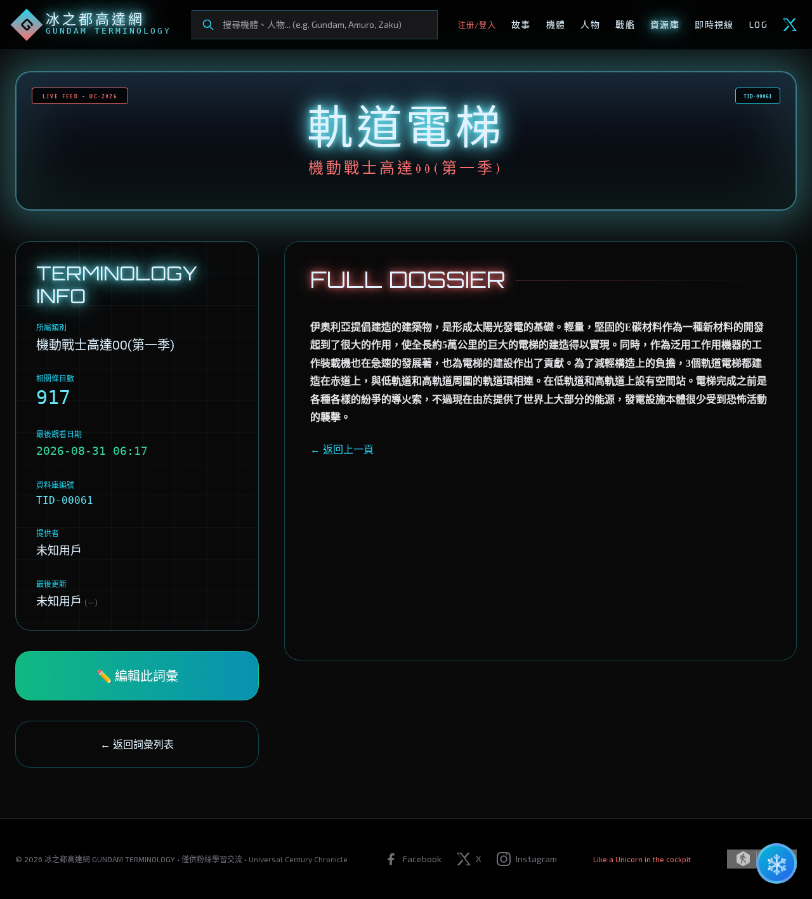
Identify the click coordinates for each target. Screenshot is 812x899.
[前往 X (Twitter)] (790, 25)
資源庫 (664, 24)
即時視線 (714, 24)
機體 (556, 24)
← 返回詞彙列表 (137, 744)
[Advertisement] (540, 545)
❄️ (777, 863)
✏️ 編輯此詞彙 (137, 675)
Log (758, 24)
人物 (590, 24)
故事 (521, 24)
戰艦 (625, 24)
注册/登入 (477, 24)
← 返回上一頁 (342, 449)
